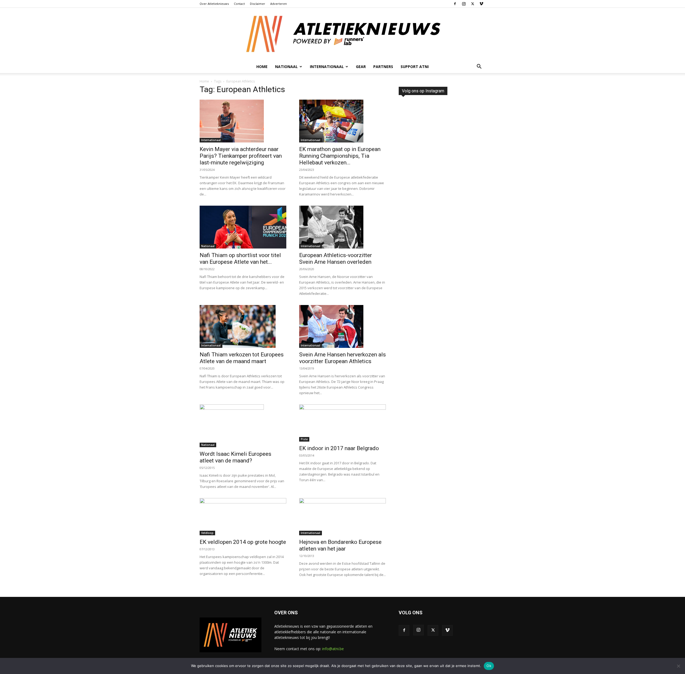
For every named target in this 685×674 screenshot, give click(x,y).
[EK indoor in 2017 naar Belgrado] (342, 423)
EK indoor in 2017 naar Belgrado (339, 448)
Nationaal (208, 246)
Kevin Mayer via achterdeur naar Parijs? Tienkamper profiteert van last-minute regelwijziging (241, 156)
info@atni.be (333, 648)
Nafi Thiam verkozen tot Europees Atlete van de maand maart (242, 357)
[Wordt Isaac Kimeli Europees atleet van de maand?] (243, 425)
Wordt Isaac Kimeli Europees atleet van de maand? (235, 457)
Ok (488, 666)
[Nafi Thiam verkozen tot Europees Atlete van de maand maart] (243, 326)
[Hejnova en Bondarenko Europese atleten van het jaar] (342, 516)
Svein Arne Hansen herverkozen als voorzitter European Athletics (342, 357)
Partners (383, 66)
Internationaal (211, 140)
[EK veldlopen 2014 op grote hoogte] (243, 516)
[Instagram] (464, 3)
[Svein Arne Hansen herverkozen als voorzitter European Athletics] (342, 326)
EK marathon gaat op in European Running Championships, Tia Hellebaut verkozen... (339, 156)
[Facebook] (455, 3)
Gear (361, 66)
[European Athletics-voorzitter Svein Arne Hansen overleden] (342, 227)
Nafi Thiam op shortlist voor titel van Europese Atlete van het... (240, 258)
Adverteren (278, 4)
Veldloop (207, 533)
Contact (239, 4)
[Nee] (678, 666)
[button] (479, 67)
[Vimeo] (481, 3)
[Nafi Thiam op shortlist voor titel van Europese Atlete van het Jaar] (243, 227)
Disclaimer (257, 4)
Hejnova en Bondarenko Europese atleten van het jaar (340, 545)
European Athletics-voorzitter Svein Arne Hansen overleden (335, 258)
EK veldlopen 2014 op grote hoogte (243, 542)
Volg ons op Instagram (423, 90)
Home (262, 66)
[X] (473, 3)
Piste (304, 439)
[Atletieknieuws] (342, 34)
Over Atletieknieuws (214, 4)
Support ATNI (415, 66)
